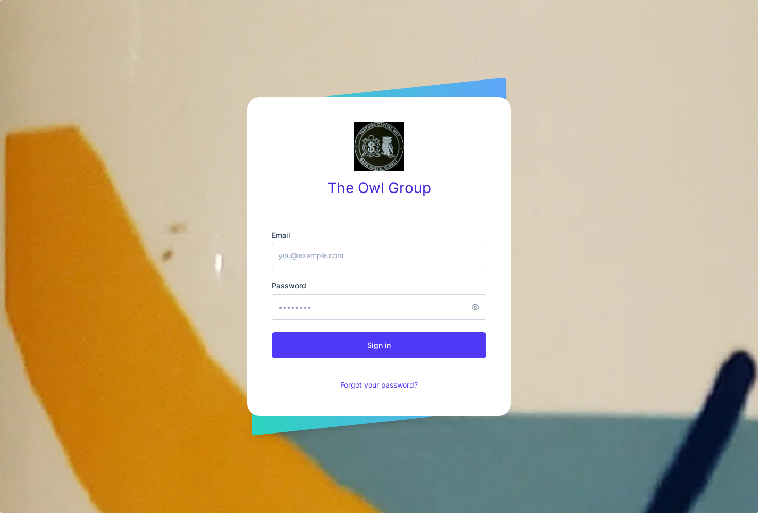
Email (281, 235)
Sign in (379, 345)
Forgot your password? (379, 384)
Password (289, 285)
